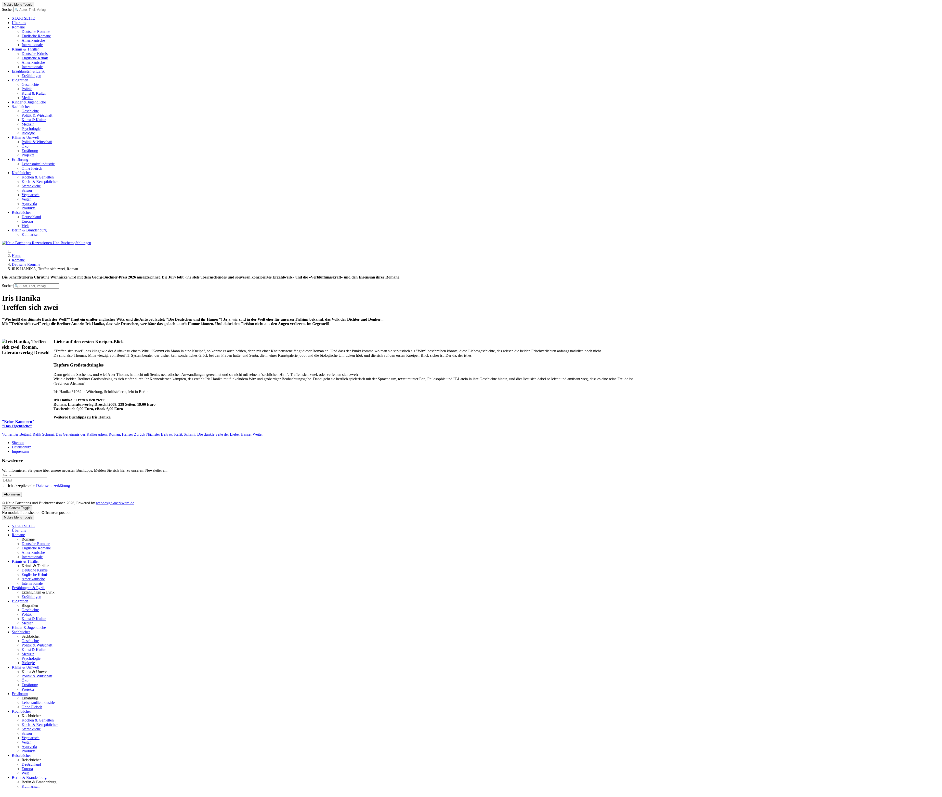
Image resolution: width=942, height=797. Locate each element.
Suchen (7, 9)
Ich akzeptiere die (38, 485)
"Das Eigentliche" (17, 426)
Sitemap (18, 443)
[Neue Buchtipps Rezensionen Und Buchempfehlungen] (46, 243)
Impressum (20, 451)
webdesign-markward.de (115, 503)
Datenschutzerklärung (53, 485)
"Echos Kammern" (18, 421)
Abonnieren (12, 494)
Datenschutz (21, 447)
